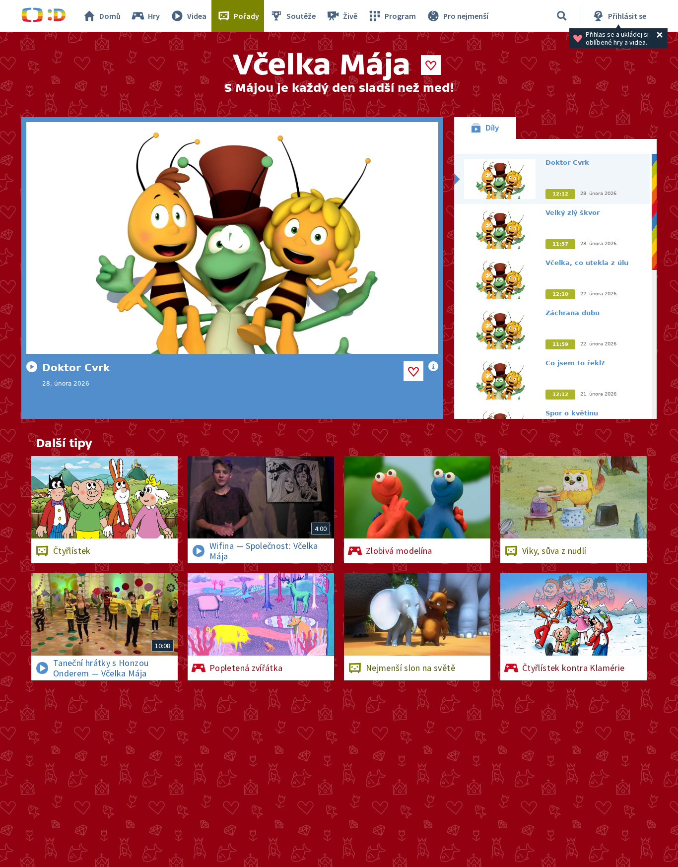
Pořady (246, 16)
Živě (350, 16)
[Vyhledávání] (562, 16)
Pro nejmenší (465, 16)
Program (400, 16)
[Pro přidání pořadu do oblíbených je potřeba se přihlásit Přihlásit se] (431, 65)
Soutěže (301, 16)
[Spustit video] (232, 238)
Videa (196, 16)
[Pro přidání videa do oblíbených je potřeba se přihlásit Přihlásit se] (413, 371)
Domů (110, 16)
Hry (154, 16)
